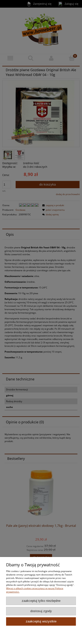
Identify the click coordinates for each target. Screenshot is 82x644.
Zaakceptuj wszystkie (41, 621)
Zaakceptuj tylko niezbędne (41, 601)
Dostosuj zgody (41, 611)
